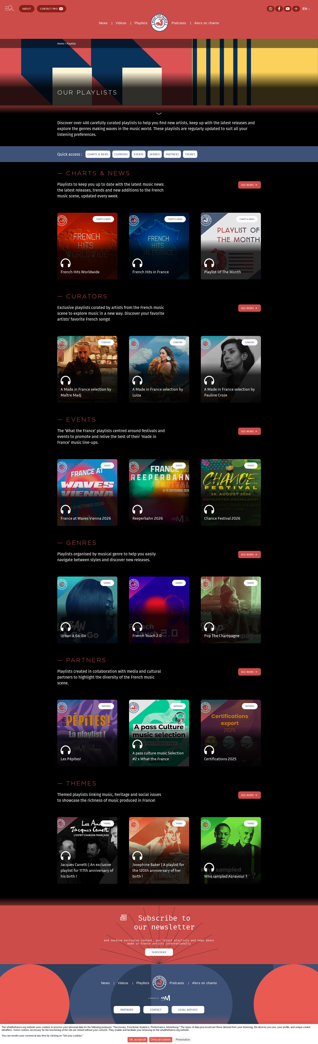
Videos (121, 23)
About (26, 9)
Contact (155, 1010)
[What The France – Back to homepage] (159, 988)
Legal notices (188, 1010)
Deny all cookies (161, 1039)
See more (247, 185)
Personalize (183, 1039)
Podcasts (179, 23)
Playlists (141, 23)
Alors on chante (206, 23)
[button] (307, 8)
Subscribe (159, 952)
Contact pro (49, 9)
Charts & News (98, 154)
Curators (121, 154)
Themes (190, 154)
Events (139, 154)
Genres (155, 154)
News (103, 23)
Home (60, 43)
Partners (172, 154)
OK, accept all (137, 1039)
